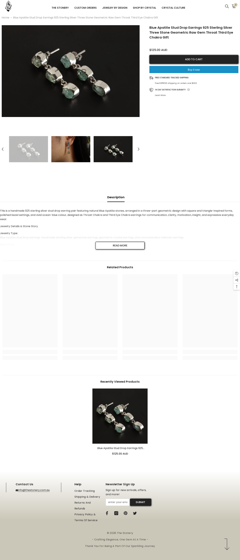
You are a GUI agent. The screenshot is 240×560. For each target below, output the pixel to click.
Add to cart (194, 59)
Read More (120, 245)
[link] (30, 352)
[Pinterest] (125, 513)
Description (116, 197)
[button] (2, 149)
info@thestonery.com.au (34, 490)
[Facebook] (107, 513)
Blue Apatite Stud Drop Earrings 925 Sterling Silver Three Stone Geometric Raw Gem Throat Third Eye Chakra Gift (120, 448)
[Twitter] (134, 513)
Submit (140, 502)
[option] (71, 71)
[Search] (227, 6)
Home (5, 17)
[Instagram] (116, 513)
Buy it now (194, 69)
